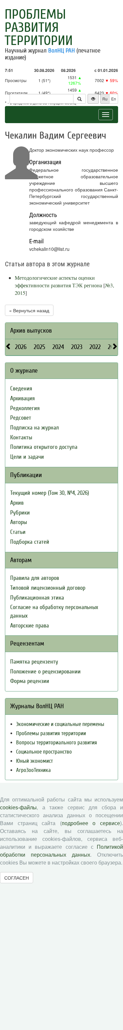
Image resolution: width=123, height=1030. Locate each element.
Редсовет (20, 417)
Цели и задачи (27, 456)
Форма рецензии (29, 681)
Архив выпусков (31, 330)
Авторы (18, 522)
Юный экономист (34, 761)
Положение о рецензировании (45, 671)
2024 (58, 347)
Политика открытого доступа (43, 447)
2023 (76, 347)
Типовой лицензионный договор (47, 587)
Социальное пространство (44, 752)
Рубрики (20, 512)
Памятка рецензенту (34, 661)
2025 (39, 347)
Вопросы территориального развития (56, 742)
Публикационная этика (37, 597)
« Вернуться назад (29, 310)
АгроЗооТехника (33, 770)
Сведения (21, 388)
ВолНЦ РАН (61, 50)
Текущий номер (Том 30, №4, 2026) (49, 493)
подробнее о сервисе (91, 823)
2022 (95, 347)
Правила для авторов (34, 578)
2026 (21, 347)
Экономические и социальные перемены (60, 724)
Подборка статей (29, 541)
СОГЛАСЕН (16, 877)
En (113, 98)
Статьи (18, 532)
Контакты (21, 437)
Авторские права (29, 625)
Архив (17, 502)
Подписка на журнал (34, 427)
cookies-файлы (18, 807)
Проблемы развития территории (39, 28)
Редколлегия (25, 408)
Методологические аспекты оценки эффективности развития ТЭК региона (58, 281)
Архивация (22, 398)
